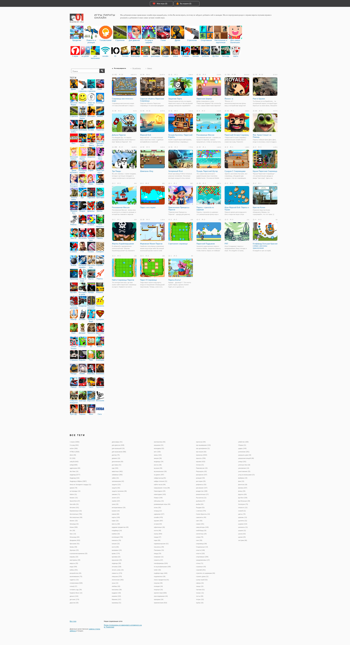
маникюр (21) (116, 603)
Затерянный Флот (175, 171)
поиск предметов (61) (161, 580)
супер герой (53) (202, 580)
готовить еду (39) (76, 589)
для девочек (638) (118, 445)
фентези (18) (242, 484)
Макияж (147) (116, 599)
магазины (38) (117, 589)
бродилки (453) (75, 540)
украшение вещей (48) (246, 458)
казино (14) (116, 511)
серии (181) (200, 524)
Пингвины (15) (159, 550)
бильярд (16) (74, 524)
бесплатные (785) (76, 514)
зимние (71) (116, 494)
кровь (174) (116, 553)
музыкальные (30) (160, 471)
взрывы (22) (74, 557)
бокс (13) (73, 534)
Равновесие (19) (202, 468)
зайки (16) (115, 478)
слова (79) (199, 537)
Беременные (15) (76, 511)
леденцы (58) (116, 563)
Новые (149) (158, 497)
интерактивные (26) (119, 507)
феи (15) (241, 481)
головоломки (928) (76, 583)
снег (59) (199, 540)
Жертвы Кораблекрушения (123, 244)
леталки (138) (116, 566)
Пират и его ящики (147, 207)
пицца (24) (157, 553)
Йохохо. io (229, 99)
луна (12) (115, 583)
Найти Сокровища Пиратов (123, 280)
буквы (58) (73, 547)
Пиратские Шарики (204, 99)
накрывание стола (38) (162, 488)
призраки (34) (158, 599)
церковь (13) (242, 517)
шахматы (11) (243, 527)
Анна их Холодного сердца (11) (80, 484)
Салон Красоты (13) (203, 514)
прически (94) (201, 442)
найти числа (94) (160, 484)
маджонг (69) (116, 593)
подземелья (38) (159, 576)
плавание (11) (159, 557)
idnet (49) (73, 455)
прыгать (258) (201, 458)
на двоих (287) (159, 475)
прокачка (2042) (201, 455)
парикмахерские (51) (161, 543)
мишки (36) (158, 458)
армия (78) (73, 488)
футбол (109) (242, 497)
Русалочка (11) (201, 497)
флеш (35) (241, 491)
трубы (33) (199, 603)
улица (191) (242, 461)
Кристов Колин (259, 207)
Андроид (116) (74, 478)
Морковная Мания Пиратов (151, 244)
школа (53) (242, 534)
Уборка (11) (242, 445)
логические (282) (118, 580)
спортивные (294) (202, 557)
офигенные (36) (159, 527)
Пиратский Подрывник (205, 244)
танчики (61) (200, 589)
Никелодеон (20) (159, 491)
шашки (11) (242, 530)
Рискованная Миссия (120, 207)
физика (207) (242, 488)
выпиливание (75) (76, 576)
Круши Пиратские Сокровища (265, 171)
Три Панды (116, 171)
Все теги (73, 621)
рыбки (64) (199, 504)
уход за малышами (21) (246, 475)
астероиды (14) (75, 491)
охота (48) (157, 530)
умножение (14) (243, 468)
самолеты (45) (201, 517)
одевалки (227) (159, 514)
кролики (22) (116, 557)
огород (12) (158, 511)
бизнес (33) (74, 520)
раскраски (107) (201, 475)
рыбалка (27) (200, 501)
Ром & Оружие (259, 99)
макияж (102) (116, 596)
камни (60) (115, 514)
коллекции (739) (117, 537)
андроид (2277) (75, 475)
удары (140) (242, 448)
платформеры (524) (161, 563)
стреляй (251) (201, 570)
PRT (226, 244)
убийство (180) (243, 442)
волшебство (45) (75, 573)
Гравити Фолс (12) (76, 593)
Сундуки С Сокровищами (235, 171)
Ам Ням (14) (74, 471)
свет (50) (199, 520)
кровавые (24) (117, 550)
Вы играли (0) (185, 4)
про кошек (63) (201, 452)
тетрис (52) (200, 599)
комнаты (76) (116, 540)
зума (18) (115, 504)
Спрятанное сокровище (178, 244)
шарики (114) (242, 524)
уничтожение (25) (244, 471)
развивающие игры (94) (162, 504)
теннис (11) (200, 593)
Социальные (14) (202, 547)
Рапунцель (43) (201, 471)
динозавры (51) (117, 442)
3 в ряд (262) (74, 445)
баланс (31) (74, 497)
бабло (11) (73, 494)
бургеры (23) (74, 550)
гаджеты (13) (74, 580)
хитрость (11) (242, 507)
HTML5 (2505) (74, 452)
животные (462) (117, 471)
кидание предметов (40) (120, 527)
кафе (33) (115, 520)
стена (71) (199, 563)
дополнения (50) (117, 461)
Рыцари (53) (200, 507)
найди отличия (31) (160, 481)
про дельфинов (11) (203, 448)
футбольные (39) (244, 501)
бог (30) (72, 530)
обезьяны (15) (159, 501)
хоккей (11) (242, 511)
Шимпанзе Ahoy (146, 171)
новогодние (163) (160, 494)
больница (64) (74, 537)
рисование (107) (201, 488)
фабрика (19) (242, 478)
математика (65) (159, 442)
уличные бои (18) (244, 465)
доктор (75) (116, 455)
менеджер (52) (159, 448)
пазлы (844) (158, 534)
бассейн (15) (74, 504)
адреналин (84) (75, 468)
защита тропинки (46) (119, 491)
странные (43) (201, 566)
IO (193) (72, 458)
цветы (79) (242, 514)
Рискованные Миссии (205, 135)
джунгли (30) (74, 603)
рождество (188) (201, 491)
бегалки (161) (74, 507)
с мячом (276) (201, 511)
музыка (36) (158, 468)
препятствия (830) (160, 593)
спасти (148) (200, 550)
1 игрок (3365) (74, 442)
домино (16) (116, 458)
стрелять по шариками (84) (205, 573)
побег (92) (157, 570)
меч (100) (157, 452)
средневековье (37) (203, 560)
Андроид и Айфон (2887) (78, 481)
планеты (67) (158, 560)
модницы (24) (158, 461)
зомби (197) (116, 501)
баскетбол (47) (75, 501)
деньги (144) (74, 596)
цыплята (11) (242, 520)
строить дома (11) (202, 576)
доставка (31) (116, 465)
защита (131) (116, 484)
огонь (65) (157, 507)
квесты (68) (116, 524)
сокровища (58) (201, 543)
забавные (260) (117, 475)
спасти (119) (200, 553)
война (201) (74, 570)
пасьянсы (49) (159, 547)
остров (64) (158, 524)
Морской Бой (145, 135)
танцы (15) (199, 586)
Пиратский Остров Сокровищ (237, 135)
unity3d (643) (74, 461)
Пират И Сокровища (148, 280)
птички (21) (200, 465)
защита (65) (116, 488)
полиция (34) (158, 586)
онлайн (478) (158, 517)
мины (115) (158, 455)
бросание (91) (74, 543)
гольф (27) (73, 586)
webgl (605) (74, 465)
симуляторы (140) (202, 527)
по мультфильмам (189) (162, 566)
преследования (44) (161, 596)
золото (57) (116, 497)
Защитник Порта (175, 99)
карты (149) (116, 517)
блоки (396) (74, 527)
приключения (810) (160, 603)
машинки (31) (158, 445)
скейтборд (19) (201, 530)
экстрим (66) (242, 540)
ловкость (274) (117, 573)
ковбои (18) (116, 534)
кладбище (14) (117, 530)
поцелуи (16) (158, 589)
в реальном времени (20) (78, 553)
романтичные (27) (202, 494)
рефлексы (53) (201, 484)
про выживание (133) (203, 445)
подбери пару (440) (160, 573)
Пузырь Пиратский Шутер (207, 171)
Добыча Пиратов (119, 135)
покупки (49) (158, 583)
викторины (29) (75, 560)
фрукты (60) (242, 494)
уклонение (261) (243, 452)
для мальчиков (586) (119, 452)
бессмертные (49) (76, 517)
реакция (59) (200, 478)
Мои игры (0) (162, 4)
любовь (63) (116, 586)
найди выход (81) (160, 478)
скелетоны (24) (201, 534)
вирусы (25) (74, 563)
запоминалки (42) (118, 481)
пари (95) (157, 540)
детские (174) (74, 599)
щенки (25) (242, 537)
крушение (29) (117, 560)
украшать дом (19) (244, 455)
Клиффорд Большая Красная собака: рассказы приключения (265, 246)
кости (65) (115, 547)
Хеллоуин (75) (243, 504)
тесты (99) (199, 596)
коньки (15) (116, 543)
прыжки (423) (200, 461)
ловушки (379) (117, 576)
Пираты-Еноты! (174, 280)
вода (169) (73, 566)
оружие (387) (158, 520)
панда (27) (157, 537)
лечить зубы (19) (118, 570)
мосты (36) (158, 465)
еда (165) (115, 468)
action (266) (74, 448)
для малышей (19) (118, 448)
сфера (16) (200, 583)
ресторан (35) (201, 481)
